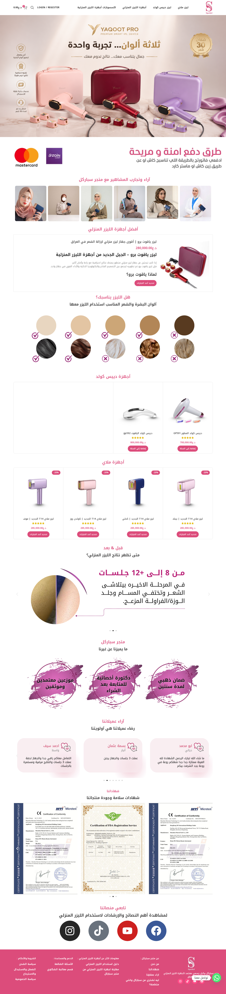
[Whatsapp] (216, 977)
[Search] (32, 7)
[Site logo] (209, 7)
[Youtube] (127, 931)
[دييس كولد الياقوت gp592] (138, 407)
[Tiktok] (98, 931)
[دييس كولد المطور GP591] (188, 407)
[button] (187, 449)
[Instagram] (70, 931)
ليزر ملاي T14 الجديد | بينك (188, 519)
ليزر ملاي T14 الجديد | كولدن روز (88, 519)
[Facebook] (156, 931)
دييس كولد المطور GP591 (187, 433)
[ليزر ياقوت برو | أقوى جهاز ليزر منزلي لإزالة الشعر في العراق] (184, 263)
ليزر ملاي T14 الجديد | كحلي (138, 519)
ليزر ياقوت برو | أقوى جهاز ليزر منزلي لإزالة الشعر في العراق (114, 242)
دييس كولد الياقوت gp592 (137, 433)
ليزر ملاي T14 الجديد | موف (38, 519)
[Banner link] (195, 203)
